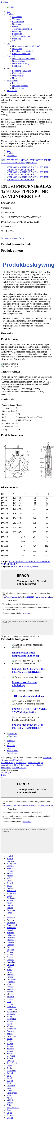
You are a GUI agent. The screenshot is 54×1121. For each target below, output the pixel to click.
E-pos (21, 238)
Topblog (4, 760)
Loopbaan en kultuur (21, 53)
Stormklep (16, 39)
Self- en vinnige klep (21, 36)
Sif (13, 41)
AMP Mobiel (16, 760)
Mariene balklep (19, 767)
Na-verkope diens (20, 85)
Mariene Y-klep (8, 762)
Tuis (8, 11)
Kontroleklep (18, 21)
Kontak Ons (12, 90)
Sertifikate (16, 66)
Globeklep (16, 24)
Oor (8, 43)
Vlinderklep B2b (26, 765)
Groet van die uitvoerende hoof (25, 46)
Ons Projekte (18, 76)
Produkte (11, 14)
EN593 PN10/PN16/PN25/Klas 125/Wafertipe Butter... (29, 711)
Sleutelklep (17, 16)
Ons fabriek (17, 48)
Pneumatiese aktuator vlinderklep (24, 684)
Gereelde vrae (18, 88)
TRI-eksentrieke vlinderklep (28, 695)
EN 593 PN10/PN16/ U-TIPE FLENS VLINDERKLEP (28, 670)
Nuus (9, 68)
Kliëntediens (12, 80)
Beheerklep (17, 34)
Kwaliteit (11, 56)
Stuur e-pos (6, 772)
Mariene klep (21, 762)
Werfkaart (47, 757)
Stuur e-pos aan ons (9, 238)
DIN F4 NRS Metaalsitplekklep (25, 566)
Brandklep (16, 31)
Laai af (15, 83)
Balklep (15, 26)
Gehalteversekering (20, 63)
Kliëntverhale (18, 73)
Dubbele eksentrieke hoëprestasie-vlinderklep (26, 654)
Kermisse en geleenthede (23, 51)
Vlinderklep (17, 19)
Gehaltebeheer (18, 61)
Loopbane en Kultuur (21, 71)
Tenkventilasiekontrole (22, 29)
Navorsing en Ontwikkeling (24, 58)
